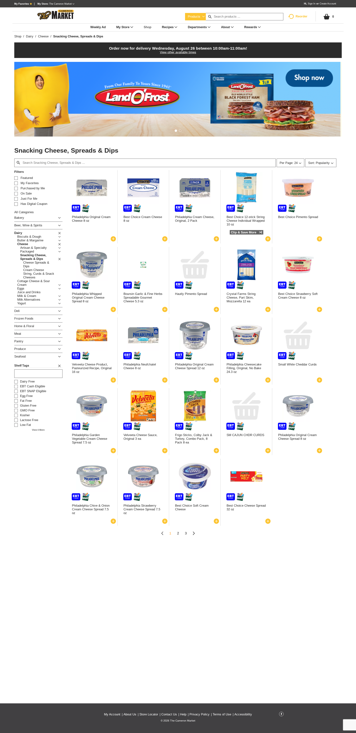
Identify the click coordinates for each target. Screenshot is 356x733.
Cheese (43, 36)
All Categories (24, 212)
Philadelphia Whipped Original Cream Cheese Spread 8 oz (88, 297)
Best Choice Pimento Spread (298, 217)
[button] (61, 3)
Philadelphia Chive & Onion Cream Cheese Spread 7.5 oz (91, 509)
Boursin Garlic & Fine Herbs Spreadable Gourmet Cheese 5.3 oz (142, 297)
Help (183, 714)
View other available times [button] (178, 52)
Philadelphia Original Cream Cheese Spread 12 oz (194, 366)
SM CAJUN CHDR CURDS (245, 435)
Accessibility (243, 714)
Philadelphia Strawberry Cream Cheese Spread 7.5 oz (141, 509)
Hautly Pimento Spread (191, 294)
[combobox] (195, 16)
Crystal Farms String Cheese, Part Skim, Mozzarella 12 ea (241, 297)
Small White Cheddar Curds (297, 364)
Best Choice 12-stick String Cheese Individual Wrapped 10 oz (246, 220)
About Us (129, 714)
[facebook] (281, 714)
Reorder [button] (301, 16)
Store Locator (148, 714)
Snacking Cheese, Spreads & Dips (78, 36)
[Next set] (193, 533)
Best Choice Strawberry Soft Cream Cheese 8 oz (298, 295)
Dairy (29, 36)
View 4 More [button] (38, 430)
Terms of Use (222, 714)
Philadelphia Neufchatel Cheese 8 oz (139, 366)
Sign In (311, 3)
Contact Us (169, 714)
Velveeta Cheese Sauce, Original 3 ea (140, 437)
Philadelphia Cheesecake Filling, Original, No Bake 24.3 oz (244, 368)
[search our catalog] (210, 16)
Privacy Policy (199, 714)
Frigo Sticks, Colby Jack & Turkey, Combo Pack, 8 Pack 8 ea (193, 438)
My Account (112, 714)
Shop (17, 36)
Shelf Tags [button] (21, 365)
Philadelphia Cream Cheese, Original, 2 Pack (194, 218)
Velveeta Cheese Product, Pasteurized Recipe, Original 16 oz (92, 368)
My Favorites (21, 3)
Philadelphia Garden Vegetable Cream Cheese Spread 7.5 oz (89, 438)
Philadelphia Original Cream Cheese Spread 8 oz (297, 437)
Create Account (328, 3)
